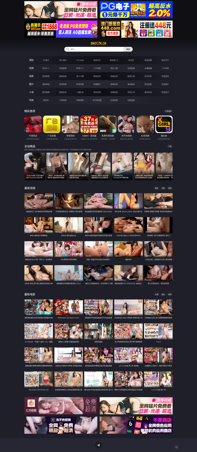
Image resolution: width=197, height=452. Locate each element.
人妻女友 (80, 92)
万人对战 (80, 60)
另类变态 (165, 76)
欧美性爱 (97, 76)
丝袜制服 (131, 68)
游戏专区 (97, 60)
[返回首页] (176, 447)
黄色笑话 (148, 92)
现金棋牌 (148, 60)
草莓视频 (80, 100)
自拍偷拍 (63, 68)
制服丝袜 (114, 76)
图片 (31, 84)
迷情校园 (114, 92)
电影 (31, 76)
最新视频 (29, 188)
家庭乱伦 (63, 92)
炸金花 (131, 60)
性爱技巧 (165, 92)
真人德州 (63, 60)
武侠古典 (97, 92)
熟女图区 (148, 84)
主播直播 (148, 68)
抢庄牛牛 (165, 60)
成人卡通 (80, 76)
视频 (31, 68)
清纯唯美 (131, 84)
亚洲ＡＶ (46, 68)
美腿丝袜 (114, 84)
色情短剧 (131, 100)
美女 (156, 188)
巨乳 (163, 188)
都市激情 (46, 92)
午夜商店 (63, 100)
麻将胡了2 (114, 60)
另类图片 (165, 84)
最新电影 (29, 294)
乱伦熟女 (148, 76)
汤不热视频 (97, 100)
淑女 (163, 294)
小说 (31, 92)
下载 (169, 146)
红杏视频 (114, 100)
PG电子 (46, 60)
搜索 (128, 49)
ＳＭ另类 (165, 68)
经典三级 (131, 76)
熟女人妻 (114, 68)
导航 (31, 100)
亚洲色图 (63, 84)
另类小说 (131, 92)
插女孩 (46, 100)
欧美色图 (80, 84)
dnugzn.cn (98, 43)
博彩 (31, 60)
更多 (169, 188)
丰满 (156, 294)
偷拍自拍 (63, 76)
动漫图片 (97, 84)
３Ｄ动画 (97, 68)
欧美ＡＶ (80, 68)
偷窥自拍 (46, 84)
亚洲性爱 (46, 76)
